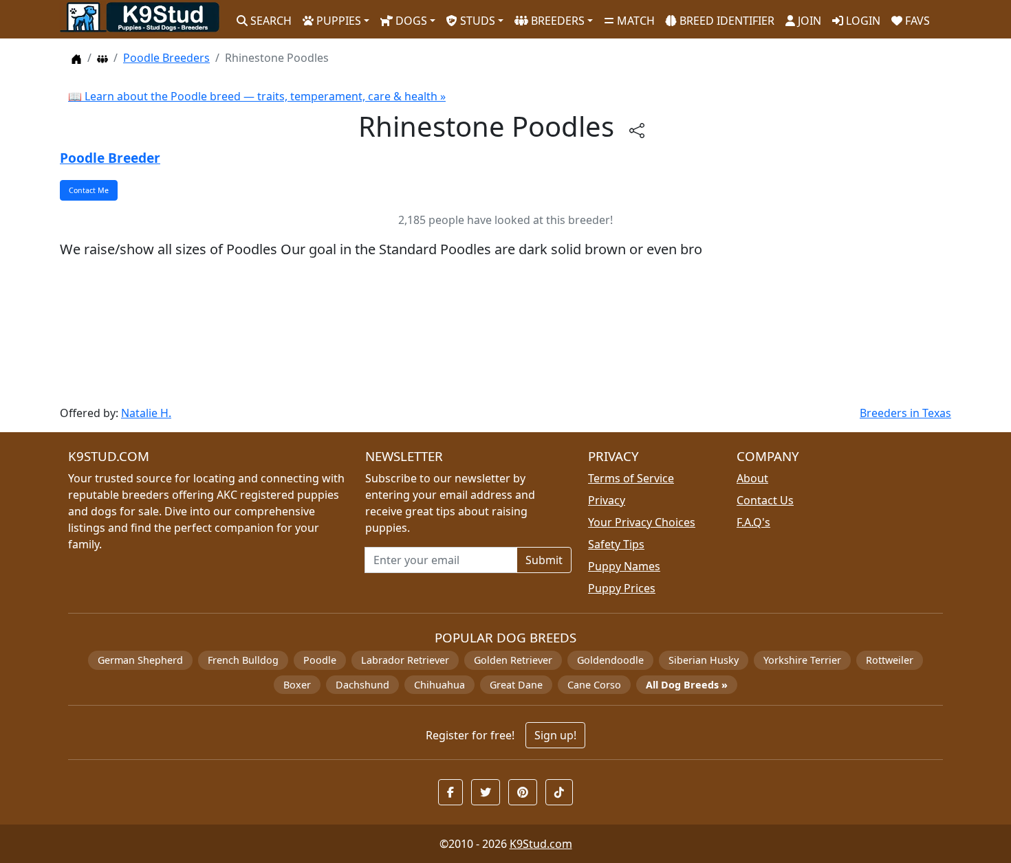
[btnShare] (637, 129)
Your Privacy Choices (641, 522)
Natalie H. (146, 413)
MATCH (634, 20)
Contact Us (765, 500)
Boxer (297, 684)
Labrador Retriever (405, 659)
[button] (450, 792)
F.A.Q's (753, 522)
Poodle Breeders (166, 57)
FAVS (916, 20)
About (752, 478)
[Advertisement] (472, 332)
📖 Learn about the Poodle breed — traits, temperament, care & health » (257, 96)
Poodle (319, 659)
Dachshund (362, 684)
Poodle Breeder (110, 157)
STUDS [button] (476, 20)
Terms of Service (631, 478)
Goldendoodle (610, 659)
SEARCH (270, 20)
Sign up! (555, 735)
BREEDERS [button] (556, 20)
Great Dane (516, 684)
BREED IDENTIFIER (725, 20)
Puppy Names (624, 566)
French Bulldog (243, 659)
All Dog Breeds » (687, 684)
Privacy (606, 500)
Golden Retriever (513, 659)
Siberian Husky (703, 659)
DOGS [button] (410, 20)
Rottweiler (889, 659)
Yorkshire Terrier (802, 659)
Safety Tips (616, 544)
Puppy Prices (621, 588)
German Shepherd (140, 659)
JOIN (808, 20)
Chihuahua (439, 684)
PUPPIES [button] (337, 20)
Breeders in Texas (905, 413)
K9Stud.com (541, 843)
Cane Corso (594, 684)
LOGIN (861, 20)
